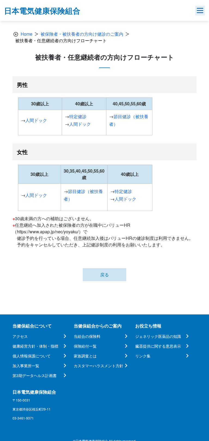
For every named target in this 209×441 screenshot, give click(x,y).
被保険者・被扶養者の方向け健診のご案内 (82, 34)
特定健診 (78, 116)
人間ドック (36, 120)
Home (26, 34)
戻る (104, 274)
